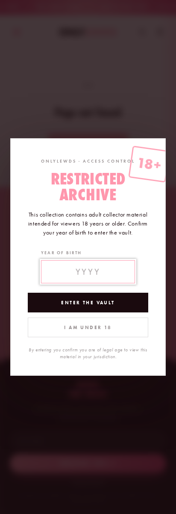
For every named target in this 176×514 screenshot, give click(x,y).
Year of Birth (61, 253)
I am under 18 (87, 327)
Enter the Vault (87, 303)
